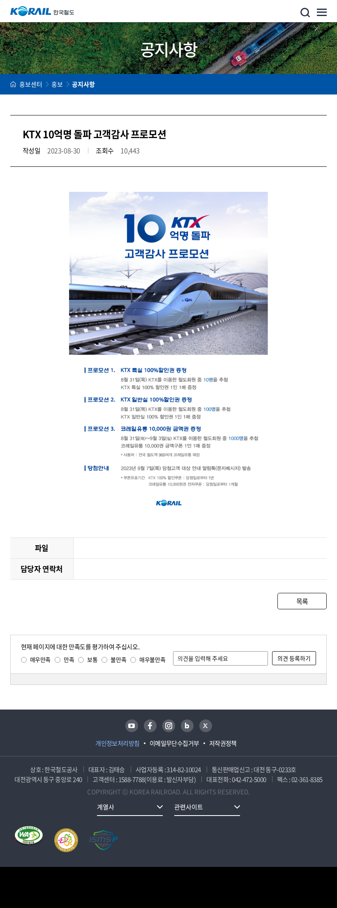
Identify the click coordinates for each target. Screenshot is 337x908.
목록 (302, 601)
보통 (92, 659)
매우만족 (40, 659)
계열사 (105, 806)
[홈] (13, 84)
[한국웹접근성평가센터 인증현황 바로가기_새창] (28, 840)
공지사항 (83, 84)
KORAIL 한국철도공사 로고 (42, 11)
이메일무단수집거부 (174, 743)
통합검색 (305, 12)
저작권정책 (223, 743)
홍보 (57, 84)
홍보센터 (30, 84)
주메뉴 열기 (322, 12)
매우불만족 (152, 659)
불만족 (118, 659)
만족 (69, 659)
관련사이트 (188, 806)
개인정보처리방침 (117, 743)
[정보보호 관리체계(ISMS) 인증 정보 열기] (103, 840)
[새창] (131, 725)
